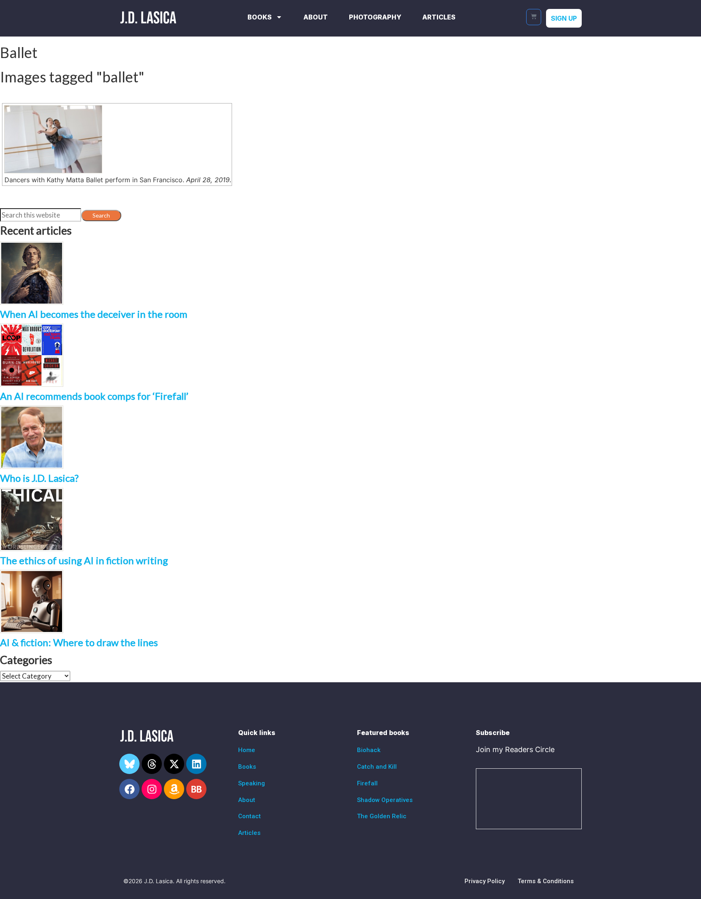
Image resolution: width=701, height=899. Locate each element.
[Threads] (152, 764)
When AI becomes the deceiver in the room (93, 314)
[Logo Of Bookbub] (196, 789)
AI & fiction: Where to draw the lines (79, 642)
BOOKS (259, 17)
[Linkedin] (196, 764)
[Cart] (533, 17)
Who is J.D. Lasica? (39, 478)
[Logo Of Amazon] (174, 789)
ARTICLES (439, 17)
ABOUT (315, 17)
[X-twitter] (174, 764)
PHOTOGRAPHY (375, 17)
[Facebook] (129, 789)
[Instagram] (152, 789)
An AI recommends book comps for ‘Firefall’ (94, 396)
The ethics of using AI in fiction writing (84, 560)
